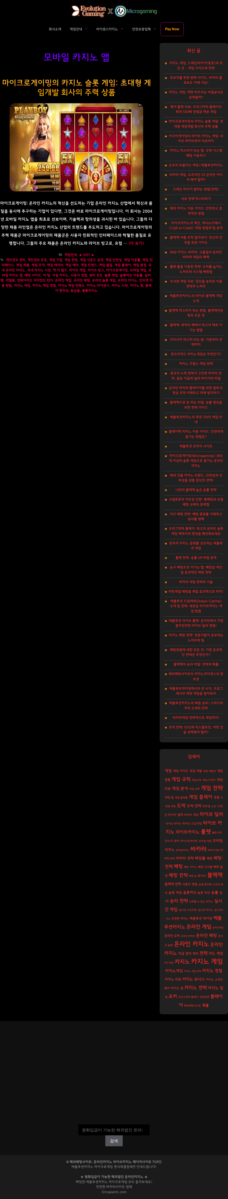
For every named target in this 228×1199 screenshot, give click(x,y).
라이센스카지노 (107, 29)
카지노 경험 (212, 971)
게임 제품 (22, 265)
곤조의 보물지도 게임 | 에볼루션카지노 (196, 165)
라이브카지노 (188, 832)
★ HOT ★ (86, 255)
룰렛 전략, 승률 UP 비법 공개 (195, 557)
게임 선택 (194, 789)
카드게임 (169, 963)
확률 (205, 1005)
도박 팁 (206, 806)
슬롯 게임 (111, 275)
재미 (195, 953)
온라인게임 (218, 927)
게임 (168, 771)
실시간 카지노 (205, 910)
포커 (173, 996)
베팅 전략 (178, 875)
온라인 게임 (63, 280)
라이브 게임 (77, 270)
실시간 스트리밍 (188, 910)
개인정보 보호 (37, 260)
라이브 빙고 (96, 270)
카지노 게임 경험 (44, 285)
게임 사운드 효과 (91, 260)
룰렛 (206, 831)
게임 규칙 (181, 779)
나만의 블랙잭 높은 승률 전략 (195, 490)
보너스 (201, 875)
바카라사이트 (115, 1187)
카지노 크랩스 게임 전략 (196, 363)
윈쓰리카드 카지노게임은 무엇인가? (196, 354)
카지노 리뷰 (173, 979)
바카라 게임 (213, 850)
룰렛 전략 (217, 832)
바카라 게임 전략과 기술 (196, 582)
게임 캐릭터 (55, 265)
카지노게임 (174, 971)
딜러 (180, 814)
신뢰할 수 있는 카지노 (201, 901)
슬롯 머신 (203, 892)
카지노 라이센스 (98, 285)
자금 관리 (184, 953)
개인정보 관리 (15, 260)
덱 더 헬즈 (60, 270)
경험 (216, 797)
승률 (214, 892)
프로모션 (204, 997)
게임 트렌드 (89, 265)
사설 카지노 (60, 275)
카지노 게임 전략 (192, 971)
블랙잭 (215, 875)
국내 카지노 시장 (39, 270)
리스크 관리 (172, 841)
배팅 (209, 858)
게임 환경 (139, 265)
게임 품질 (105, 265)
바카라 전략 (185, 858)
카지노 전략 (195, 987)
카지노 (182, 962)
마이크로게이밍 (117, 270)
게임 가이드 (180, 771)
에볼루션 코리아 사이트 (195, 446)
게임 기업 (55, 260)
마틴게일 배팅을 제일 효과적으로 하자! (196, 591)
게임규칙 (197, 780)
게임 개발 (195, 771)
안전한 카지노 (179, 918)
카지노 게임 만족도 (71, 285)
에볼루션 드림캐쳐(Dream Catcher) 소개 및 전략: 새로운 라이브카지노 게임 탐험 (196, 606)
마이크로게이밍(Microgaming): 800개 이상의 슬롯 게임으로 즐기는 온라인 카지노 (196, 461)
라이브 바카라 (173, 823)
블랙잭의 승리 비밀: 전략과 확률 (196, 664)
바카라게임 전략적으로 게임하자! (196, 717)
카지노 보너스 (193, 979)
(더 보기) (136, 243)
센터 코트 (95, 275)
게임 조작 (38, 265)
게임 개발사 (209, 771)
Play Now (172, 29)
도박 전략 (194, 806)
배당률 (200, 858)
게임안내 (76, 29)
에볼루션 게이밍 (200, 918)
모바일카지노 (182, 850)
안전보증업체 (141, 29)
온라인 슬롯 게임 (104, 280)
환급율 (75, 290)
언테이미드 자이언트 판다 (35, 280)
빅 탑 (46, 275)
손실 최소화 (205, 884)
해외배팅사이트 (192, 1006)
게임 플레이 (122, 265)
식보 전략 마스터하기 (196, 199)
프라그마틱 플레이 (188, 997)
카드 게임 (216, 953)
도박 (181, 805)
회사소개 (55, 29)
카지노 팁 (215, 988)
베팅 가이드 (190, 867)
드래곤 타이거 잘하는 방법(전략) (196, 189)
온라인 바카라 (188, 936)
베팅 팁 (192, 876)
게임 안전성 (113, 260)
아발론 (10, 280)
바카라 (198, 849)
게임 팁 (169, 797)
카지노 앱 (136, 285)
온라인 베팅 (81, 280)
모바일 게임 (138, 270)
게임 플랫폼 (181, 797)
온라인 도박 (172, 936)
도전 (214, 806)
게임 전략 (212, 788)
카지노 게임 (22, 285)
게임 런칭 (71, 260)
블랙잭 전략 (173, 884)
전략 (204, 953)
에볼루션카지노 (97, 1182)
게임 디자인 (209, 780)
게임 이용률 (132, 260)
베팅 (178, 866)
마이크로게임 (118, 1182)
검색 (114, 1121)
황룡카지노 (90, 290)
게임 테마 (72, 265)
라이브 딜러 (211, 814)
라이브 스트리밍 (192, 823)
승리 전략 (179, 901)
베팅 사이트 (32, 275)
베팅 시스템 (205, 867)
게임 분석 (180, 788)
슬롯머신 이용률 (131, 275)
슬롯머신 (189, 892)
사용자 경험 (79, 275)
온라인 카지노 (127, 280)
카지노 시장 (119, 285)
